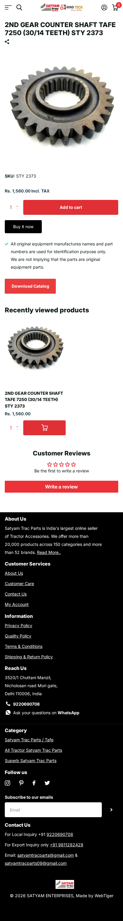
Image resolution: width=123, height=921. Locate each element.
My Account (17, 604)
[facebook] (34, 783)
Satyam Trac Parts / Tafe (29, 739)
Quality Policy (18, 635)
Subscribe (111, 809)
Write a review (61, 487)
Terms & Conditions (23, 646)
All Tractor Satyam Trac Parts (33, 750)
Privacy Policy (18, 625)
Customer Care (19, 583)
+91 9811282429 (66, 844)
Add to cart (71, 207)
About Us (14, 573)
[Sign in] (104, 7)
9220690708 (26, 704)
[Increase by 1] (18, 202)
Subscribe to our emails (29, 797)
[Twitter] (47, 783)
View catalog (8, 7)
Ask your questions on (46, 712)
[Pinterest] (21, 783)
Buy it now (23, 226)
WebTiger (104, 895)
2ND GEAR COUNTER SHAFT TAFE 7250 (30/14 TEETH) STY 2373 (34, 399)
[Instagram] (7, 783)
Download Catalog (30, 286)
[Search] (19, 7)
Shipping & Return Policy (29, 656)
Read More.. (49, 552)
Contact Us (16, 593)
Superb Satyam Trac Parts (30, 760)
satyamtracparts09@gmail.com (36, 863)
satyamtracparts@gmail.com (45, 855)
